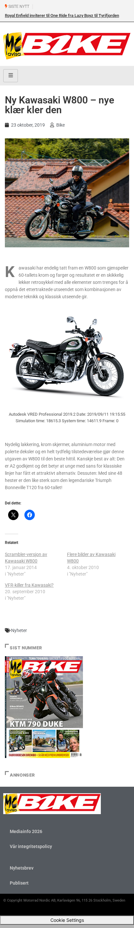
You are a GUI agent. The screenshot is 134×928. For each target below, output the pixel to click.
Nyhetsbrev (22, 868)
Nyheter (19, 630)
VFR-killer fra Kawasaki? (29, 585)
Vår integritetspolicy (31, 846)
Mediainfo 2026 (26, 831)
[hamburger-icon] (10, 75)
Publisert (19, 883)
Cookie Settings (67, 920)
